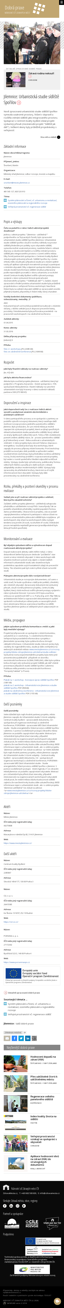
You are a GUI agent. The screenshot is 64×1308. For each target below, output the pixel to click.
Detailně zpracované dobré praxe (24, 992)
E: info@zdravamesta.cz (49, 1193)
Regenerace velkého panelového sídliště (42, 1098)
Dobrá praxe (17, 9)
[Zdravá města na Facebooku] (5, 1206)
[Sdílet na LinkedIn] (27, 1038)
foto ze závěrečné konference (17, 351)
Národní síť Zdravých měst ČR (25, 1189)
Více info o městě (48, 137)
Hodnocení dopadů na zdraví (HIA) (43, 1058)
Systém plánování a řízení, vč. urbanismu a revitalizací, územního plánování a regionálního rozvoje (32, 201)
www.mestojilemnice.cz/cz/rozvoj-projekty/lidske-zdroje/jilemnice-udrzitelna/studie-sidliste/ (32, 650)
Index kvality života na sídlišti (43, 1118)
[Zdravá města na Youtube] (24, 1206)
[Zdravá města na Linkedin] (11, 1206)
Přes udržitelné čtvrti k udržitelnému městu (44, 1078)
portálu (24, 1257)
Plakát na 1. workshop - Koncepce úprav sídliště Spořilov (29, 680)
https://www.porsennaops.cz (17, 962)
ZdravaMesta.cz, (10, 1193)
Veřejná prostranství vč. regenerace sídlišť (27, 206)
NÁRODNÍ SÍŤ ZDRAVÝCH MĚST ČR (17, 1300)
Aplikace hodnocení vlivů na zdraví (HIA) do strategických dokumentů (45, 1161)
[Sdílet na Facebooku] (13, 1038)
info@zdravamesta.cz (12, 1292)
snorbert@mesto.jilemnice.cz (17, 182)
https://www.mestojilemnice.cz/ (18, 843)
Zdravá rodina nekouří (41, 73)
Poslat (7, 1038)
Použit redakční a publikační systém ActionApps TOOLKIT (27, 1295)
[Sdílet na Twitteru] (20, 1038)
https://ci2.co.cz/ (11, 922)
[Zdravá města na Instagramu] (18, 1206)
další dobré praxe (25, 1023)
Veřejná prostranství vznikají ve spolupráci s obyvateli (44, 1139)
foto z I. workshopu (12, 349)
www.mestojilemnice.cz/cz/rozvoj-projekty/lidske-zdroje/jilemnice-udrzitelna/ (28, 792)
